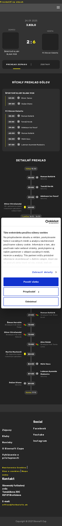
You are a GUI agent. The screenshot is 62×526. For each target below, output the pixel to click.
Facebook (39, 428)
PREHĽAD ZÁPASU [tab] (16, 64)
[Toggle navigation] (58, 8)
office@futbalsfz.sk (15, 505)
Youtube (38, 435)
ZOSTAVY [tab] (45, 64)
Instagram (40, 441)
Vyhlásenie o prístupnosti (10, 456)
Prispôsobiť (29, 291)
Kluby (5, 436)
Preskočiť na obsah (11, 2)
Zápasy (7, 430)
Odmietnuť (31, 301)
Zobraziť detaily (42, 272)
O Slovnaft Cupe (13, 448)
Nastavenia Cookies (14, 468)
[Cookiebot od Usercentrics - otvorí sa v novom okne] (45, 222)
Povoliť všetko (31, 281)
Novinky (7, 442)
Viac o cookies (11, 471)
